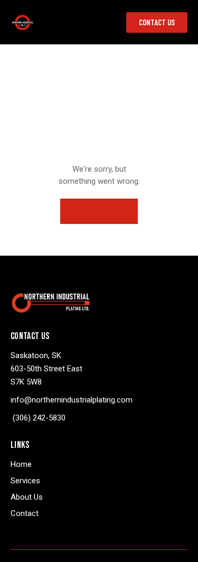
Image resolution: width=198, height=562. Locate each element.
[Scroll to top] (181, 545)
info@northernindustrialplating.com (72, 400)
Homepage (94, 212)
